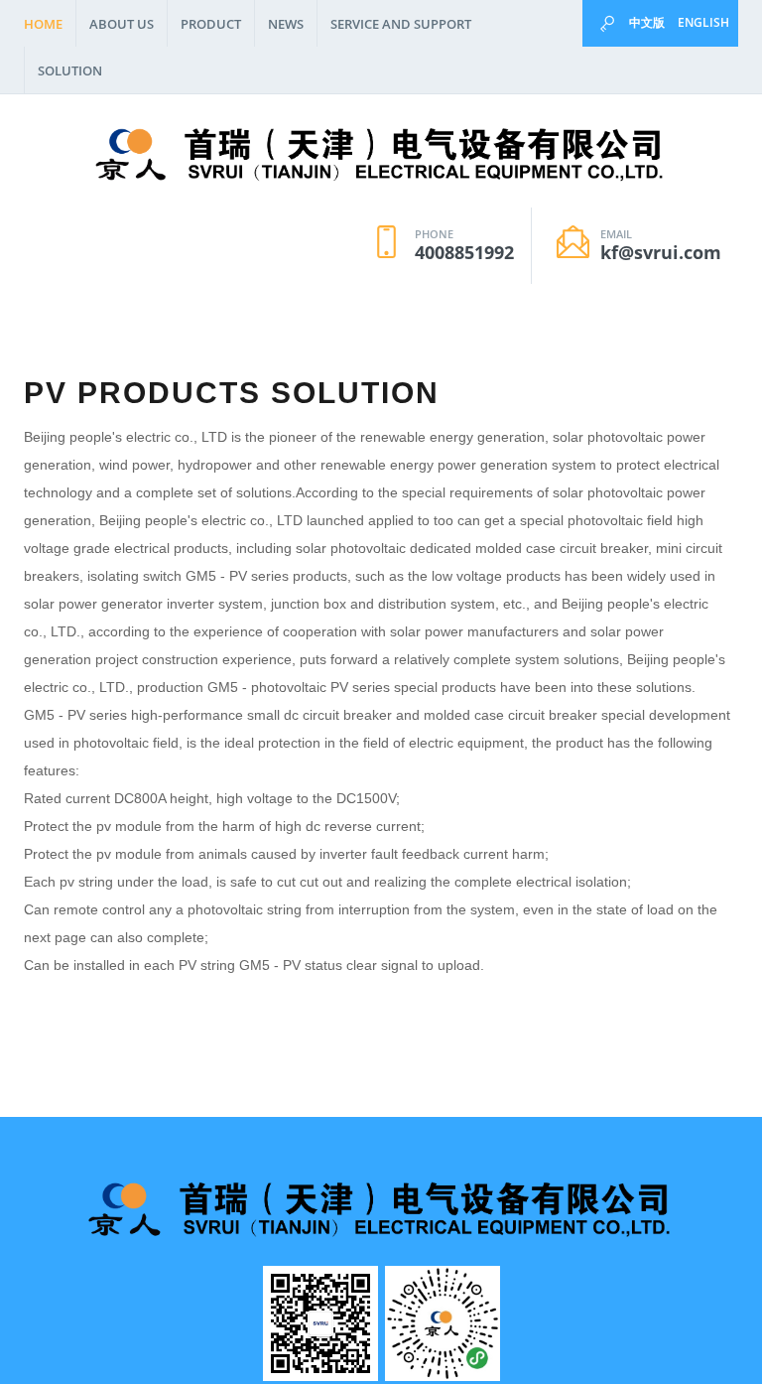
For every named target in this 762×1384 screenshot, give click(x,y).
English (703, 22)
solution (70, 70)
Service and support (400, 24)
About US (121, 24)
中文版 (647, 22)
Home (43, 24)
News (286, 24)
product (211, 24)
